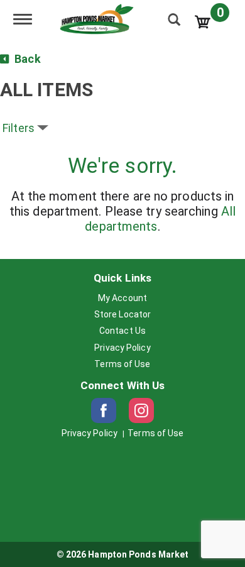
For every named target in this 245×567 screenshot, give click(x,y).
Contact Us (122, 331)
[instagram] (141, 410)
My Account (122, 298)
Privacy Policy (122, 348)
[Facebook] (103, 410)
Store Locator (122, 314)
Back (26, 58)
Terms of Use (122, 364)
